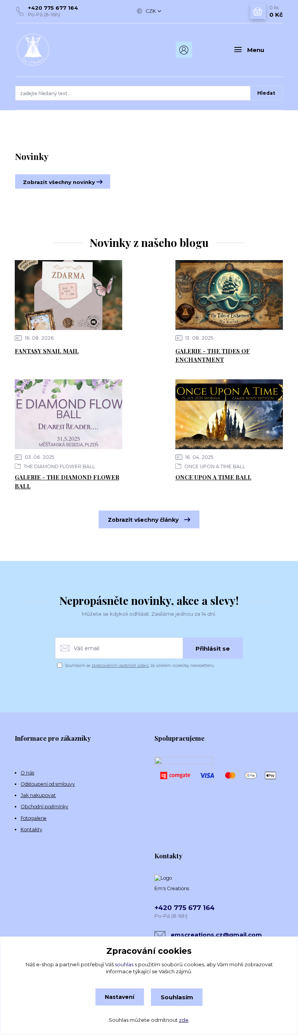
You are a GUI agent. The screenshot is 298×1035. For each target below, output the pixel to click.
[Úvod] (55, 49)
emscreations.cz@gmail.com (216, 934)
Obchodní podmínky (44, 806)
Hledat (266, 93)
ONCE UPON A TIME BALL (214, 466)
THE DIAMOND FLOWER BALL (59, 466)
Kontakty (31, 829)
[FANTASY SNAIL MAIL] (68, 295)
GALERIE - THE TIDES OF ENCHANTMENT (212, 355)
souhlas (124, 964)
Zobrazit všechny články (143, 519)
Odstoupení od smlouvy (48, 784)
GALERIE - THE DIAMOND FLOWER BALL (67, 481)
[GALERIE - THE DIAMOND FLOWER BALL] (68, 414)
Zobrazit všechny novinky (59, 182)
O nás (27, 773)
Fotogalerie (34, 818)
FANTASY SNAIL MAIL (47, 351)
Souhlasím (177, 997)
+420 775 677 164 (53, 8)
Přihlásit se (213, 648)
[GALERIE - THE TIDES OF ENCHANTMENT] (229, 295)
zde (184, 1020)
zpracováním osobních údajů (120, 665)
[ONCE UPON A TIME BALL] (229, 414)
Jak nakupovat (38, 795)
